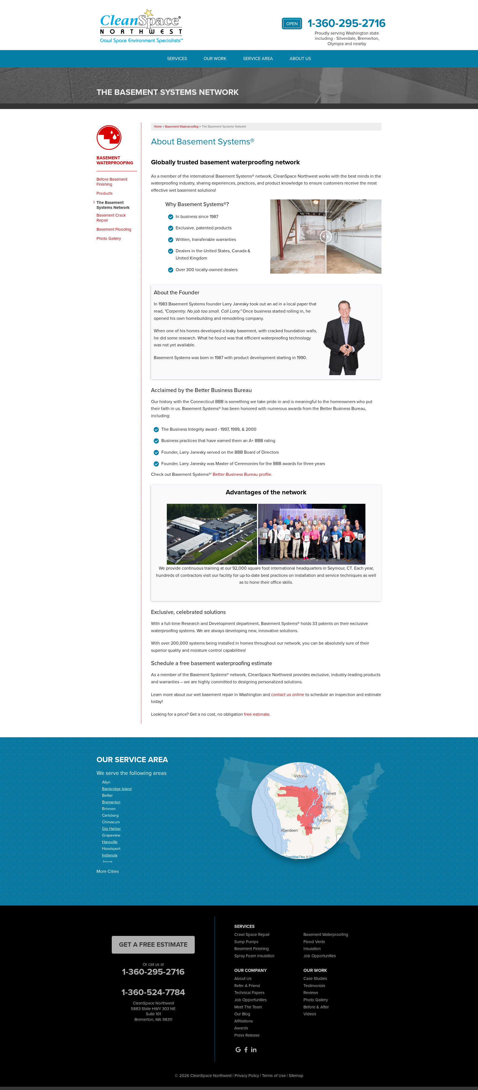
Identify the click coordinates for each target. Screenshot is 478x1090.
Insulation (312, 949)
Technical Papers (249, 993)
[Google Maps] (238, 1049)
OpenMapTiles (295, 856)
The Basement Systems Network (113, 205)
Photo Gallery (109, 238)
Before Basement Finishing (112, 182)
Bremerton (111, 802)
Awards (241, 1028)
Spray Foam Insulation (254, 956)
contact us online (287, 694)
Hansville (110, 842)
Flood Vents (314, 942)
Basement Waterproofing (115, 160)
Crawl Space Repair (252, 934)
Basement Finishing (251, 949)
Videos (309, 1014)
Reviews (310, 993)
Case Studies (315, 978)
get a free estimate (153, 944)
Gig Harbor (111, 829)
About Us (242, 978)
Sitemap (296, 1076)
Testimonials (314, 986)
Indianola (109, 855)
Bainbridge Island (117, 789)
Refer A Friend (247, 986)
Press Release (246, 1035)
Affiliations (243, 1021)
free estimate (256, 714)
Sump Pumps (246, 942)
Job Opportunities (319, 956)
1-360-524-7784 (153, 992)
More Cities (108, 871)
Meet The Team (248, 1007)
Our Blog (242, 1014)
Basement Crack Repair (111, 218)
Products (105, 193)
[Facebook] (246, 1049)
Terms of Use (274, 1076)
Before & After (316, 1007)
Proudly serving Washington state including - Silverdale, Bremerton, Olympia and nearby (347, 38)
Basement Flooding (114, 229)
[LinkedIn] (253, 1049)
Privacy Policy (247, 1076)
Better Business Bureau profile (242, 474)
